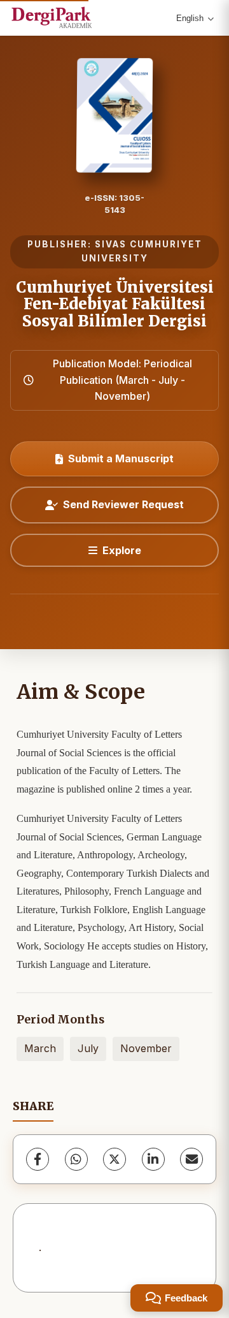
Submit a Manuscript (121, 458)
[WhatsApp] (76, 1159)
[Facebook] (37, 1159)
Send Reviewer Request (123, 504)
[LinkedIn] (153, 1159)
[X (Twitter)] (114, 1159)
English (190, 18)
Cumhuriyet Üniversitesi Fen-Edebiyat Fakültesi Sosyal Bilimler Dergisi (115, 304)
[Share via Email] (191, 1159)
